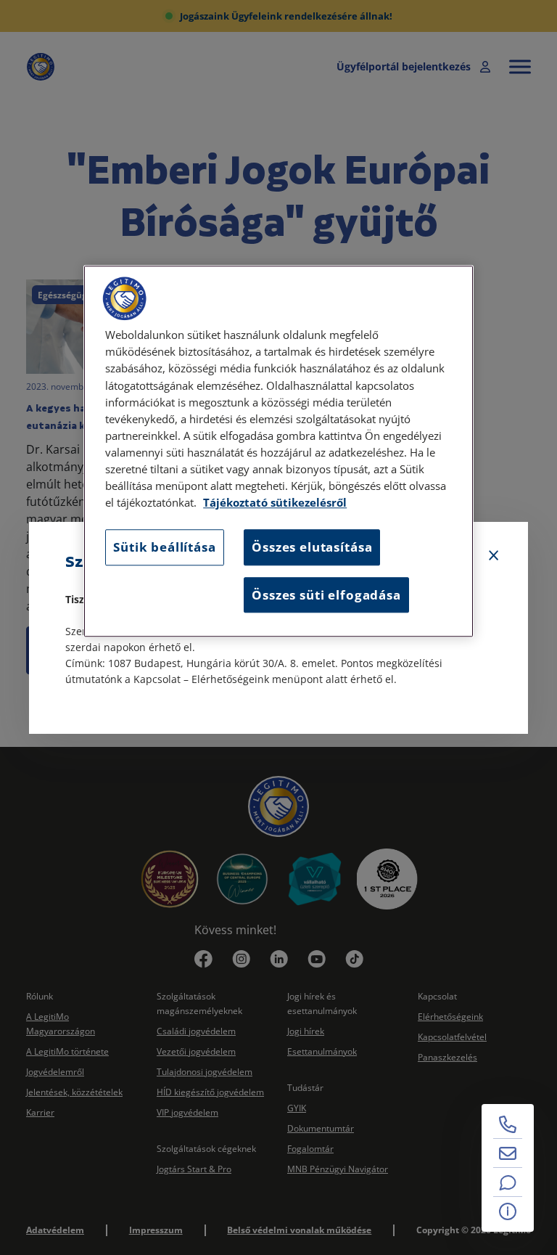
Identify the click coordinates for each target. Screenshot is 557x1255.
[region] (278, 452)
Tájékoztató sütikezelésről (275, 503)
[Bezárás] (494, 556)
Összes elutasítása (312, 547)
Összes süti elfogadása (326, 594)
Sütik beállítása (164, 547)
